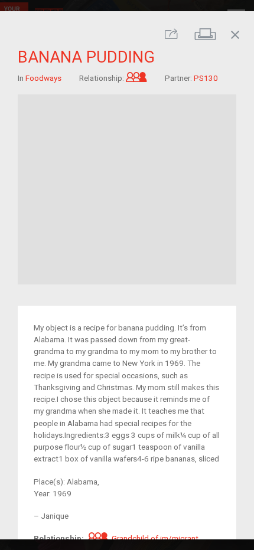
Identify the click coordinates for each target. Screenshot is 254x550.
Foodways (43, 77)
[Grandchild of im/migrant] (136, 77)
